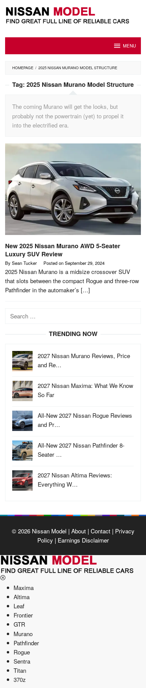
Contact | (101, 531)
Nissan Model (49, 531)
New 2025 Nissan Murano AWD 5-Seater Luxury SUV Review (62, 249)
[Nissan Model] (73, 14)
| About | (78, 531)
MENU (129, 45)
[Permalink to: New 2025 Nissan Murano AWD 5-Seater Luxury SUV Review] (73, 191)
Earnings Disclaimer (82, 540)
